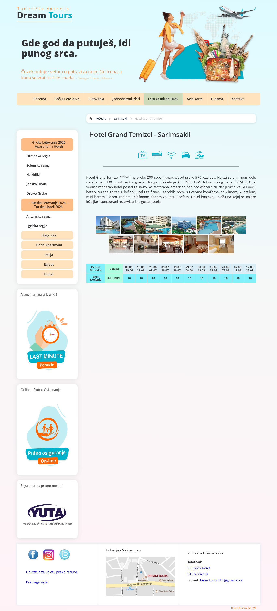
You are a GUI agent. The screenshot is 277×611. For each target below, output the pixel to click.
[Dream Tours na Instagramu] (48, 560)
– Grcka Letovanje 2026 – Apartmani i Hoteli (49, 144)
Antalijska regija (38, 216)
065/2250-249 (198, 568)
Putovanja (96, 99)
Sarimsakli (121, 118)
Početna (39, 99)
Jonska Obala (36, 184)
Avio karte (195, 99)
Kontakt (237, 99)
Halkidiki (33, 174)
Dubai (48, 274)
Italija (49, 255)
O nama (217, 99)
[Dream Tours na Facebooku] (33, 560)
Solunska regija (38, 165)
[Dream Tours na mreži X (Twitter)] (64, 560)
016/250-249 (197, 574)
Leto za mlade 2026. (163, 99)
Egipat (49, 264)
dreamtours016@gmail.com (221, 580)
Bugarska (49, 235)
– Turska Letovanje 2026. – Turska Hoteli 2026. (49, 205)
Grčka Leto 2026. (67, 99)
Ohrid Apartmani (49, 245)
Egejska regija (36, 226)
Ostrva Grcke (36, 193)
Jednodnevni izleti (126, 99)
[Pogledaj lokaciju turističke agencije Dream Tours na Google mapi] (140, 594)
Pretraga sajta (37, 582)
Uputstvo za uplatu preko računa (51, 572)
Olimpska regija (38, 156)
